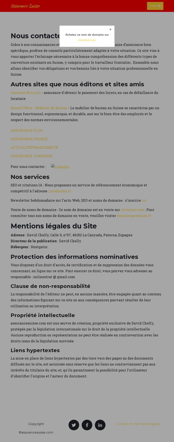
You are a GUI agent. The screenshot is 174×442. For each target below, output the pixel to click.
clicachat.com (87, 40)
